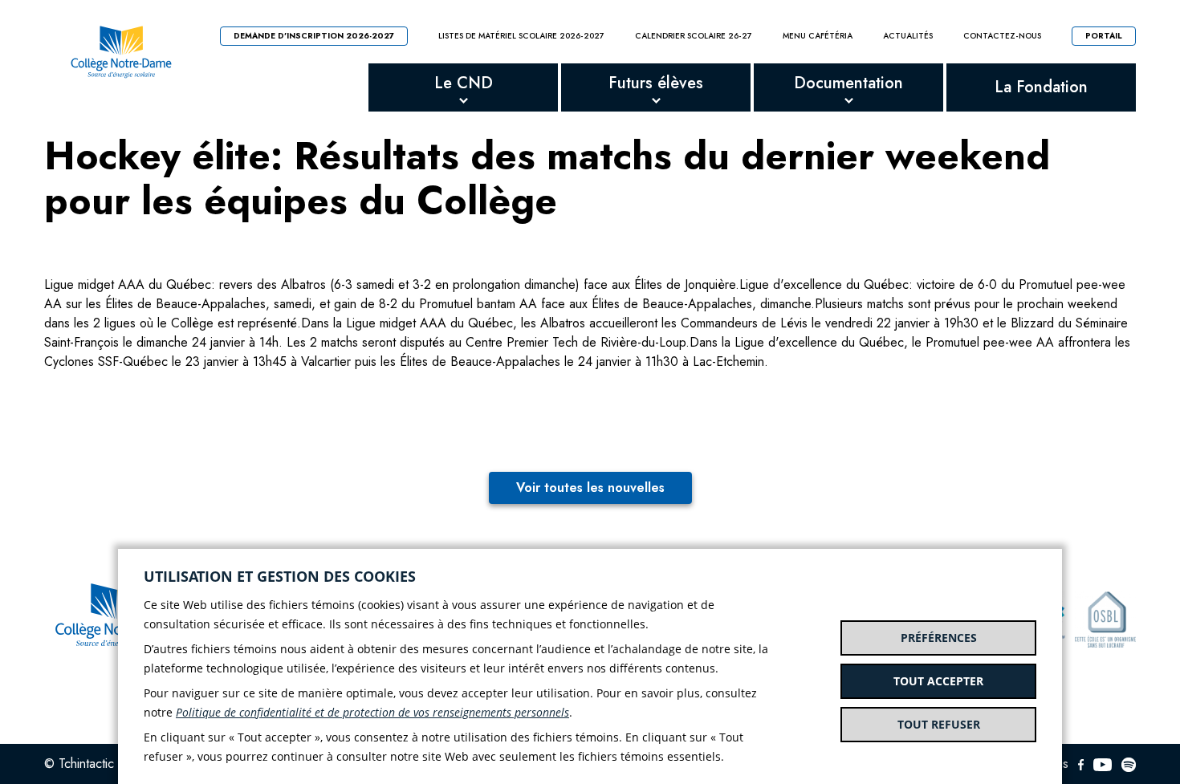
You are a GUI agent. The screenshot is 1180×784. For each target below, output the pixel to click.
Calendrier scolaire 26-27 (693, 36)
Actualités (908, 36)
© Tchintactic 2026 (96, 763)
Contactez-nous (1002, 36)
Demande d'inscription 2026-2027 (314, 36)
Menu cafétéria (817, 36)
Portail (1103, 36)
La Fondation (1041, 87)
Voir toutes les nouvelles (590, 487)
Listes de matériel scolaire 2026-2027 (521, 36)
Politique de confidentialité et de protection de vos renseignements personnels (372, 712)
